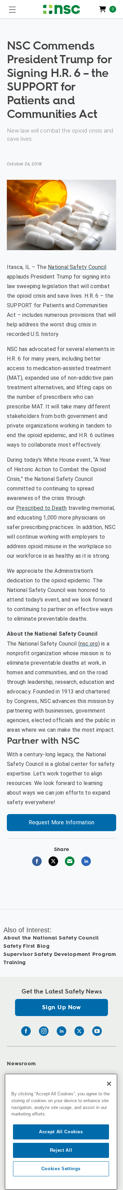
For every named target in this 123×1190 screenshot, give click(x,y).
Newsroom (21, 1063)
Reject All (61, 1150)
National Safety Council (77, 267)
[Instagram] (44, 1031)
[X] (79, 1031)
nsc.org (89, 643)
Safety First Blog (26, 946)
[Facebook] (26, 1031)
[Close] (109, 1083)
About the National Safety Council (51, 938)
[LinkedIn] (61, 1031)
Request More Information (62, 822)
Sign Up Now (61, 1007)
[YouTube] (97, 1031)
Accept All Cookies (61, 1131)
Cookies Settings (61, 1168)
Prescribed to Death (41, 508)
